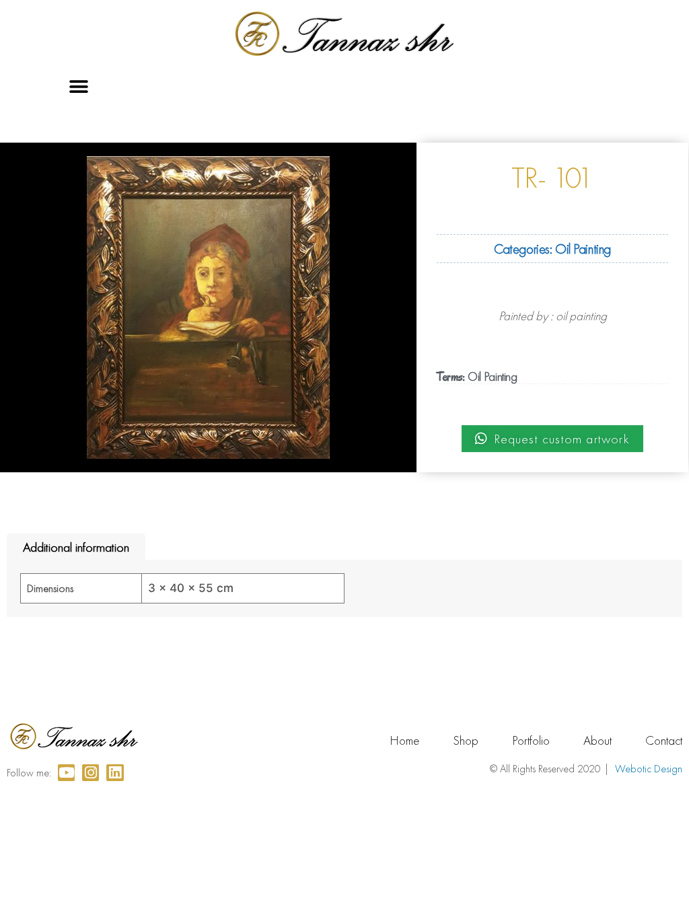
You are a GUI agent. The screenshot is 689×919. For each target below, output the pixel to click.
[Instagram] (90, 772)
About (597, 740)
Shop (465, 740)
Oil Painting (583, 249)
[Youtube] (66, 772)
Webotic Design (648, 769)
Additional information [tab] (76, 547)
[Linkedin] (114, 772)
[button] (79, 87)
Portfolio (531, 740)
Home (404, 740)
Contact (663, 740)
